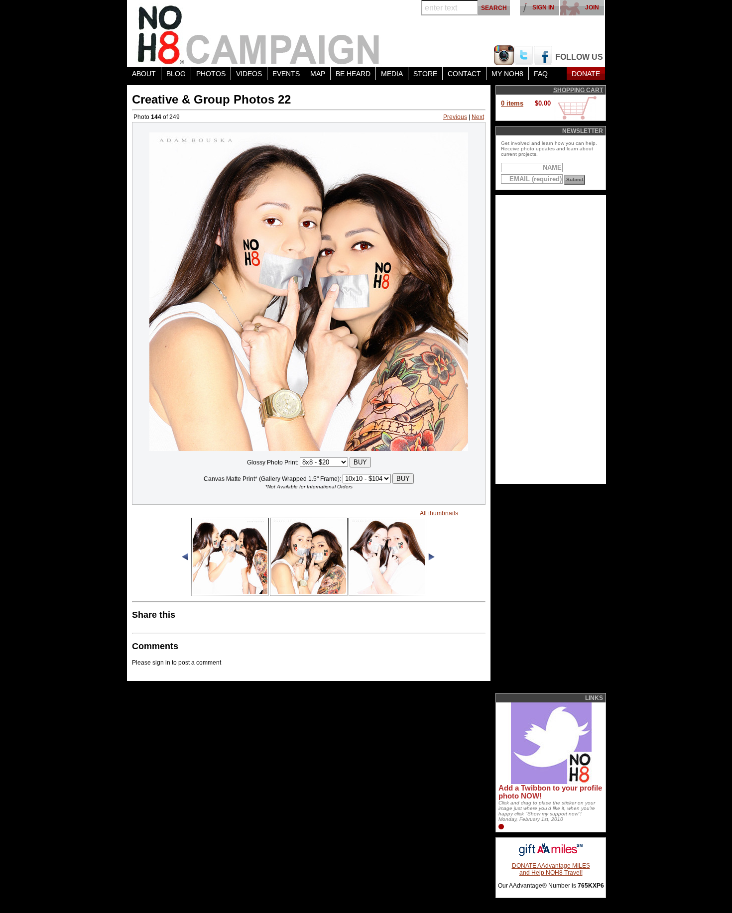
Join (592, 7)
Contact (464, 74)
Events (286, 74)
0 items (512, 103)
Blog (176, 74)
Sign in (543, 7)
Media (392, 74)
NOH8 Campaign (259, 33)
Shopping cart (578, 90)
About (144, 74)
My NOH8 (507, 74)
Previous (455, 117)
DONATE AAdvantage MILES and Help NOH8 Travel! (551, 869)
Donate (586, 74)
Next (478, 117)
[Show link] (550, 782)
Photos (211, 74)
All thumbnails (439, 513)
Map (317, 74)
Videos (249, 74)
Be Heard (353, 74)
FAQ (541, 74)
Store (425, 74)
